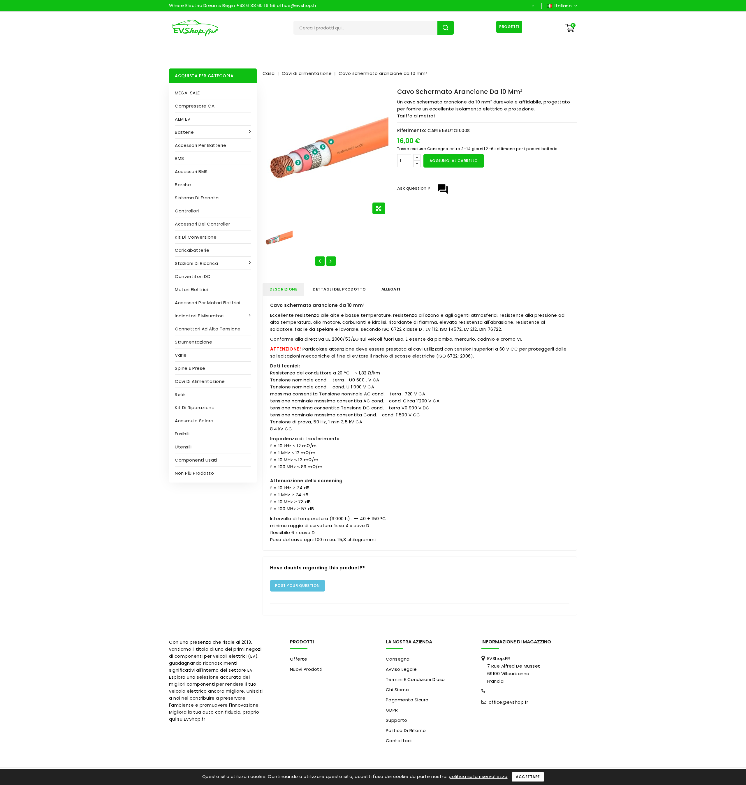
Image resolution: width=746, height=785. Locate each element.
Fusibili (182, 434)
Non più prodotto (194, 473)
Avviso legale (401, 669)
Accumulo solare (194, 421)
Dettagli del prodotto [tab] (339, 289)
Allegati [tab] (390, 289)
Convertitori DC (193, 276)
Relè (180, 394)
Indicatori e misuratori (199, 316)
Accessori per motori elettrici (207, 303)
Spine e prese (190, 368)
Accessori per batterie (200, 145)
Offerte (298, 659)
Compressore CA (194, 106)
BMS (179, 158)
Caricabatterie (192, 250)
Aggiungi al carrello (454, 160)
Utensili (183, 447)
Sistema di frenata (197, 198)
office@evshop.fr (508, 702)
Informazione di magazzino (516, 641)
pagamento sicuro (407, 700)
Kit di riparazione (194, 407)
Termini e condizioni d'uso (415, 679)
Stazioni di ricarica (196, 263)
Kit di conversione (196, 237)
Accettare (528, 776)
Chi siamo (397, 690)
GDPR (392, 710)
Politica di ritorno (406, 730)
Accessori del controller (202, 224)
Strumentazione (193, 342)
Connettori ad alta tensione (208, 329)
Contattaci (399, 741)
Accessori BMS (191, 171)
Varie (181, 355)
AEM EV (182, 119)
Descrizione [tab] (284, 289)
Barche (183, 185)
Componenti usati (196, 460)
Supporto (396, 720)
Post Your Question (297, 585)
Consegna (398, 659)
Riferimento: (411, 130)
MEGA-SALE (187, 93)
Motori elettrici (191, 289)
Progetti (509, 26)
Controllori (187, 211)
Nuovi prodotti (306, 669)
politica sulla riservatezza (478, 776)
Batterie (184, 132)
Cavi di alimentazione (200, 381)
